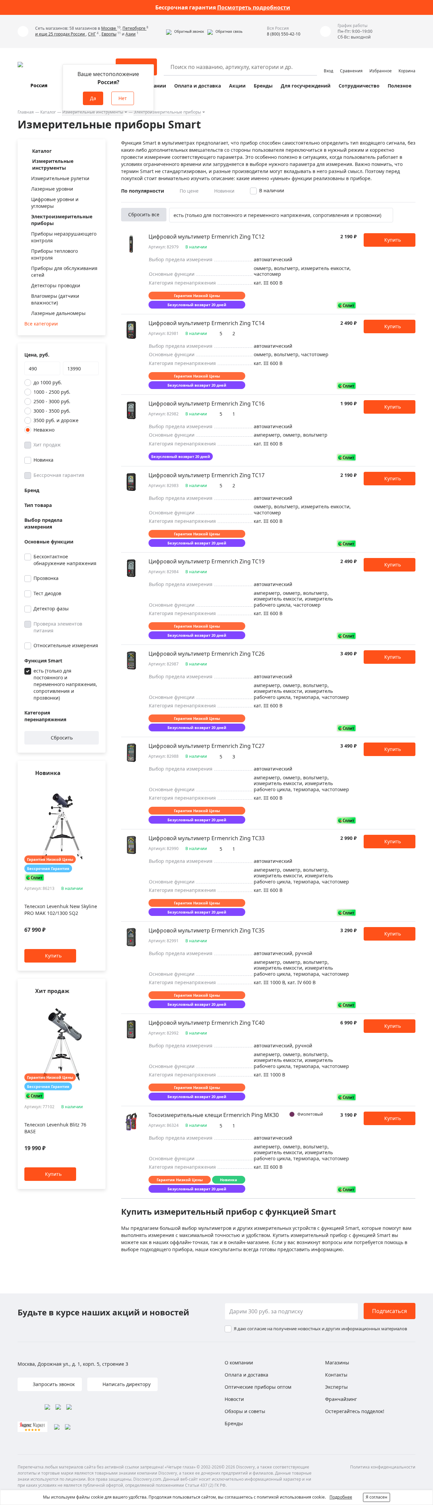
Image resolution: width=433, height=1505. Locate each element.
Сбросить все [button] (143, 214)
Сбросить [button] (62, 737)
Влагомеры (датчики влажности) (55, 299)
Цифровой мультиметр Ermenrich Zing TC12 (207, 236)
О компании (239, 1362)
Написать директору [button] (126, 1384)
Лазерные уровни (52, 189)
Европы (108, 34)
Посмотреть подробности (253, 7)
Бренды (263, 85)
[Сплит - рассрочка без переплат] (34, 877)
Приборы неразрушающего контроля (63, 237)
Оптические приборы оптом (258, 1387)
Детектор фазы (51, 608)
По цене (189, 191)
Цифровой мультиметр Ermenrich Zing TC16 (207, 403)
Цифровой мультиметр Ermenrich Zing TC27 (207, 746)
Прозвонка (46, 578)
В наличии (271, 190)
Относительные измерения (65, 645)
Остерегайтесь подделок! (354, 1411)
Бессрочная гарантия (58, 475)
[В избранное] (86, 786)
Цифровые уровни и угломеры (54, 202)
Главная (26, 112)
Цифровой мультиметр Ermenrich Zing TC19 (207, 561)
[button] (185, 31)
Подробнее (340, 1497)
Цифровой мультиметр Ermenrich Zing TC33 (207, 838)
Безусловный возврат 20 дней (196, 304)
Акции (237, 85)
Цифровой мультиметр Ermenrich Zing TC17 (207, 475)
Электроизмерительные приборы (167, 112)
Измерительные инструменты (92, 112)
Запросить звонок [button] (53, 1384)
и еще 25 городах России (60, 34)
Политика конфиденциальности (382, 1467)
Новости (234, 1399)
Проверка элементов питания (57, 627)
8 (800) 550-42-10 (283, 34)
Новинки (224, 191)
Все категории (41, 323)
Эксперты (336, 1387)
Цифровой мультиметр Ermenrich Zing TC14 (207, 323)
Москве (109, 28)
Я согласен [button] (376, 1497)
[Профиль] (328, 64)
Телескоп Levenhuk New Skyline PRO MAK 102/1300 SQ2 (60, 910)
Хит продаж (47, 444)
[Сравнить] (95, 786)
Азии (131, 34)
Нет (122, 98)
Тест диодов (47, 593)
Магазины (337, 1362)
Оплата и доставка (197, 85)
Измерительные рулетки (60, 178)
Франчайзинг (341, 1399)
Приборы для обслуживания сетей (64, 271)
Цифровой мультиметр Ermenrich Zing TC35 (207, 930)
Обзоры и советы (245, 1411)
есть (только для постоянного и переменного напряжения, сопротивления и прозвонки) (65, 684)
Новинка (43, 460)
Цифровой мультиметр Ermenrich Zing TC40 (207, 1022)
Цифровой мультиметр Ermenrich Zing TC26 (207, 653)
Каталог (48, 112)
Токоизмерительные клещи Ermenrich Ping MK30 (214, 1115)
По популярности (142, 191)
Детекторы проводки (55, 285)
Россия (38, 85)
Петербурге (134, 28)
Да (93, 98)
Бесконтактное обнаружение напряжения (64, 559)
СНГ (92, 34)
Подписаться (389, 1311)
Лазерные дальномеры (58, 313)
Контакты (336, 1375)
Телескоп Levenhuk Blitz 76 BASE (55, 1128)
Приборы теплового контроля (54, 254)
